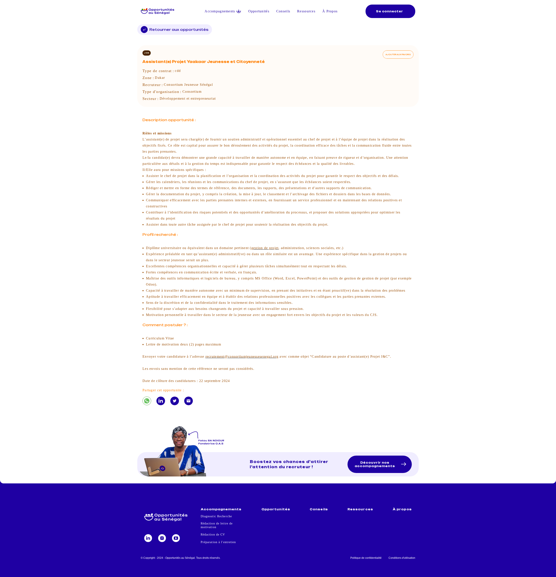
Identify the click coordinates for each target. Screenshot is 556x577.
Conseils (283, 11)
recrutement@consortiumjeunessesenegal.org (241, 356)
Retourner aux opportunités (178, 29)
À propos (402, 509)
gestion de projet (265, 248)
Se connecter (389, 11)
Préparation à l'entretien (218, 542)
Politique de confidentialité (366, 557)
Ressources (306, 11)
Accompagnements (221, 509)
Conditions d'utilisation (402, 557)
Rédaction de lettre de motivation (217, 525)
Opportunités (258, 11)
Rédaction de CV (213, 534)
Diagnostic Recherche (216, 516)
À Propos (330, 11)
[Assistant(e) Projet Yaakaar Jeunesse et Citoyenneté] (146, 401)
